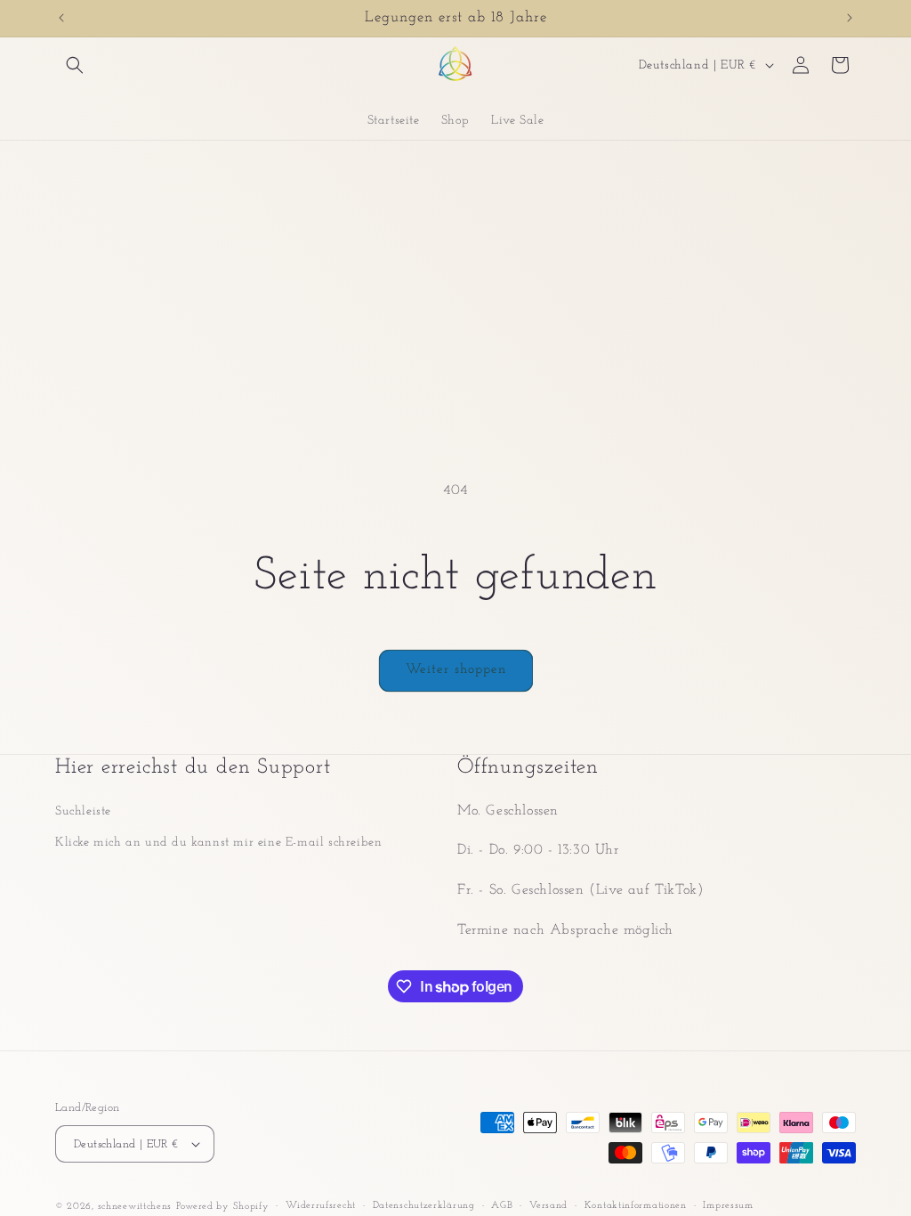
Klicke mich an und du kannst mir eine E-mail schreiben (218, 842)
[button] (74, 65)
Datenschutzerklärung (424, 1206)
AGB (501, 1206)
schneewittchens (135, 1207)
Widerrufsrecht (321, 1206)
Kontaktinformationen (635, 1206)
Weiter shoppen (456, 670)
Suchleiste (83, 811)
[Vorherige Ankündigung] (61, 18)
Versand (548, 1206)
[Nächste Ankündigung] (849, 18)
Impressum (728, 1206)
